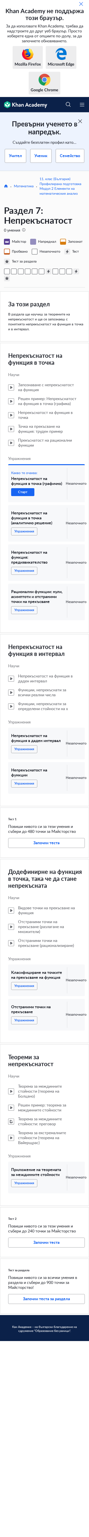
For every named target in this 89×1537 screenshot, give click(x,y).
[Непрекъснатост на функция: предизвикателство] (21, 271)
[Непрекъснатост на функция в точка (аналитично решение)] (14, 271)
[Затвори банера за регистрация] (80, 121)
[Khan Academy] (23, 104)
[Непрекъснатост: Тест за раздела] (7, 278)
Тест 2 (12, 1218)
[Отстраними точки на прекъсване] (62, 271)
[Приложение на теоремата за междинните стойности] (69, 271)
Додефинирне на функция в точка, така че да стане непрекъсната (45, 879)
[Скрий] (81, 4)
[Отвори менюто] (82, 105)
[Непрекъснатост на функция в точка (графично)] (7, 271)
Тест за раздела (18, 1270)
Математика (24, 186)
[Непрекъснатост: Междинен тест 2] (76, 271)
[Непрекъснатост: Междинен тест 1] (48, 271)
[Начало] (6, 186)
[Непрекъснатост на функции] (41, 271)
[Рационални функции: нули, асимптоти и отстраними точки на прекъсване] (28, 271)
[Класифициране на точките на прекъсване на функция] (55, 271)
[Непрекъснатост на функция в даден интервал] (35, 271)
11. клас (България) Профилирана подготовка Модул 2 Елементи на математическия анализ (60, 186)
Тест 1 (12, 819)
